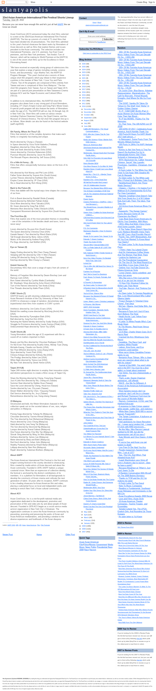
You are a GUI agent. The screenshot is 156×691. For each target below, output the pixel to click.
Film (38, 525)
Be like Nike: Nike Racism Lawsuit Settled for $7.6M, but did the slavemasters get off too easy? (133, 432)
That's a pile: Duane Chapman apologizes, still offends (131, 379)
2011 (84, 103)
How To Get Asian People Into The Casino (98, 479)
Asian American (31, 525)
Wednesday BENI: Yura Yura (94, 487)
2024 (84, 69)
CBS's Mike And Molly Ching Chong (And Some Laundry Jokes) (134, 225)
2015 (84, 95)
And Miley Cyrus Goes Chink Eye (133, 265)
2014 (84, 98)
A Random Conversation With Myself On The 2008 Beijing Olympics (134, 474)
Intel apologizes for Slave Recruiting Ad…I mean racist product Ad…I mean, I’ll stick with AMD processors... (135, 424)
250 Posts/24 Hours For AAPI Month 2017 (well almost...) (134, 135)
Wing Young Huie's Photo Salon (94, 445)
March (86, 517)
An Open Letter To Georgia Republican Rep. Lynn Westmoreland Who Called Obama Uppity (135, 296)
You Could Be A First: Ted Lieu (94, 426)
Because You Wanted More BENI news (97, 188)
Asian (24, 525)
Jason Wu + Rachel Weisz (93, 377)
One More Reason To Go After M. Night (98, 166)
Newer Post (8, 534)
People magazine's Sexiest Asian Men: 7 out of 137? (133, 451)
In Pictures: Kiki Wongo (92, 304)
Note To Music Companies (130, 486)
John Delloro (88, 423)
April (85, 515)
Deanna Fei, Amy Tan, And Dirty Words (97, 323)
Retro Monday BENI (90, 163)
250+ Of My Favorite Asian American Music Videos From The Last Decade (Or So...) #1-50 (134, 85)
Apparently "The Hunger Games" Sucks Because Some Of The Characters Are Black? (132, 213)
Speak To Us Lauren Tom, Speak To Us (98, 236)
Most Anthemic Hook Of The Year (130, 538)
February (87, 520)
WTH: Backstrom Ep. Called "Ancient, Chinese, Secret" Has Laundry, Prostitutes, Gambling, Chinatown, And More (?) (135, 164)
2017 (84, 89)
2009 (84, 526)
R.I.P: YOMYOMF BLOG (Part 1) (133, 111)
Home (39, 534)
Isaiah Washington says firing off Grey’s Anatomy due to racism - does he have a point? (134, 462)
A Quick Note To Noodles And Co (95, 329)
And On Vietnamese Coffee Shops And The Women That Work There (133, 253)
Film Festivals (45, 525)
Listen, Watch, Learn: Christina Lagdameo (98, 301)
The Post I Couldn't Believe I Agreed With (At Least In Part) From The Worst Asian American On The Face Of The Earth (135, 563)
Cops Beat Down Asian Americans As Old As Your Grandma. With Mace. (135, 220)
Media (110, 544)
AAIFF (60, 24)
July (85, 123)
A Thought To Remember (92, 282)
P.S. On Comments (90, 228)
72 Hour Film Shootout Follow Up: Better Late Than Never (133, 284)
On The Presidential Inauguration (133, 260)
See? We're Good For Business (95, 274)
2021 (84, 78)
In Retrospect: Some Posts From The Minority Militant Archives (135, 140)
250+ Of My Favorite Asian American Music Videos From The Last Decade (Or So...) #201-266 (134, 54)
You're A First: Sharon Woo (93, 293)
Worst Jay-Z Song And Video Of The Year (133, 545)
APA (17, 525)
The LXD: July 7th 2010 (92, 351)
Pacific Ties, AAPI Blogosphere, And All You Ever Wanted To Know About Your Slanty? (134, 239)
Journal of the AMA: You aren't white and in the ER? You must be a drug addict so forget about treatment (134, 368)
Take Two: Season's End (92, 394)
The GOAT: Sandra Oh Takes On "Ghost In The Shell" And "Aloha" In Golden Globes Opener (133, 106)
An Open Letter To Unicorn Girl (94, 285)
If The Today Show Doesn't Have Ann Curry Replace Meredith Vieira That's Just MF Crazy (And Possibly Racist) (135, 231)
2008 (84, 529)
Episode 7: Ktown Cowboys (93, 239)
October (87, 115)
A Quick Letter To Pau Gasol (131, 483)
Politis (93, 547)
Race (86, 550)
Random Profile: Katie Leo (93, 391)
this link (139, 638)
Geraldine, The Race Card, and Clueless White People (132, 343)
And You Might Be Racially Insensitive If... (98, 340)
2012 (84, 101)
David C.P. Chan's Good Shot (94, 504)
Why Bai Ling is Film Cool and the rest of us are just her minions (133, 279)
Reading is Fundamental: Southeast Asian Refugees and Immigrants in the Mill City (134, 491)
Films (86, 544)
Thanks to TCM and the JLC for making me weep (132, 479)
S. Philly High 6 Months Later (94, 369)
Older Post (70, 534)
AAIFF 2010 (11, 525)
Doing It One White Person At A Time (96, 337)
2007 (84, 532)
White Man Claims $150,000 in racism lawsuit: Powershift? (135, 412)
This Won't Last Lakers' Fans (94, 461)
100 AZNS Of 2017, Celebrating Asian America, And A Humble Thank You (135, 130)
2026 (84, 64)
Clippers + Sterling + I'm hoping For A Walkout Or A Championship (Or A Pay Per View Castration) (135, 190)
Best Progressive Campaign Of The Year (133, 550)
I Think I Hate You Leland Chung (133, 250)
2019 (84, 84)
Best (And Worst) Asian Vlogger (130, 591)
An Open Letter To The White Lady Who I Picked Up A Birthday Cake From (135, 179)
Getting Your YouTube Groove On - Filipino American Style (134, 268)
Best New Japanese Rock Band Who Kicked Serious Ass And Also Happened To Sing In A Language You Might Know (134, 571)
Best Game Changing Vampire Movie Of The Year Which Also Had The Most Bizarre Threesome (134, 604)
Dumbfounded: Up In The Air (93, 343)
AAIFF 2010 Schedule (91, 307)
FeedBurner (101, 42)
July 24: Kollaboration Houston (94, 185)
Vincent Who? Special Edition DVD (96, 245)
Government (101, 544)
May (85, 512)
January (87, 523)
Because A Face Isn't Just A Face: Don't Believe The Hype (133, 312)
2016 (84, 92)
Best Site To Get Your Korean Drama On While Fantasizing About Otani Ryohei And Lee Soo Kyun (134, 555)
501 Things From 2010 (126, 527)
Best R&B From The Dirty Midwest (130, 622)
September (88, 118)
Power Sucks (88, 199)
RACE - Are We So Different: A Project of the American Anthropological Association (135, 385)
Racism (92, 550)
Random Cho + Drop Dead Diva (95, 180)
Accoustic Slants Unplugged (93, 447)
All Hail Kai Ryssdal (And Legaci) (95, 182)
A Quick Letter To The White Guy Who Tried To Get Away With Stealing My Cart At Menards (135, 172)
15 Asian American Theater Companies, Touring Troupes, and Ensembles (132, 504)
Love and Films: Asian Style (131, 499)
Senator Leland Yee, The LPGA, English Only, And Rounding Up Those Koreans (134, 511)
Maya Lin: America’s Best (92, 145)
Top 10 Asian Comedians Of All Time (96, 191)
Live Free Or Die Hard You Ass (132, 447)
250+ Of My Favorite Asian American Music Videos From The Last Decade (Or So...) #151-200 (134, 62)
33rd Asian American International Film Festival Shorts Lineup (38, 17)
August (86, 120)
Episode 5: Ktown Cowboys (93, 442)
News (87, 547)
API (20, 525)
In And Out (87, 263)
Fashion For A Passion (91, 271)
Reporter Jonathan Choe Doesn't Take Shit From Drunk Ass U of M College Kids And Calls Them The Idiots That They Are (135, 200)
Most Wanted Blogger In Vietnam (130, 548)
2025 (84, 67)
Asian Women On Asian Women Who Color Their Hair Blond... (134, 115)
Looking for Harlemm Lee (130, 257)
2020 (84, 81)
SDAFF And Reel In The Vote (94, 315)
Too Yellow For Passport (92, 434)
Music (82, 547)
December (88, 109)
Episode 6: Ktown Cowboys (93, 326)
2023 (84, 72)
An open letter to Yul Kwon (130, 516)
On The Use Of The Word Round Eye (135, 262)
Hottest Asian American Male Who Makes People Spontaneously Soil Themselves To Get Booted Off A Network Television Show (135, 612)
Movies (92, 544)
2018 (84, 86)
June (86, 126)
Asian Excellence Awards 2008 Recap (135, 496)
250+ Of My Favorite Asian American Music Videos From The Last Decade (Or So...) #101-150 (134, 70)
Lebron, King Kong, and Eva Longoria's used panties (131, 348)
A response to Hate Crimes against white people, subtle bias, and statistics (135, 407)
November (88, 112)
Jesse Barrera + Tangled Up (93, 496)
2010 (84, 106)
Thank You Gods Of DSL (92, 242)
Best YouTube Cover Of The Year (130, 594)
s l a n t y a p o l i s (25, 9)
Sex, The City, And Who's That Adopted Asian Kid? (132, 456)
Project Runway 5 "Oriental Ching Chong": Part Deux (133, 302)
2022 (84, 75)
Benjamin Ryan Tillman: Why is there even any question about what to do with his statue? (135, 360)
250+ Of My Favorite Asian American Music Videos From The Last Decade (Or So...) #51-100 (134, 77)
